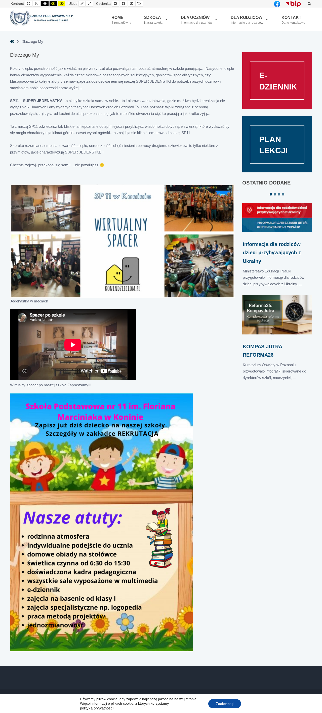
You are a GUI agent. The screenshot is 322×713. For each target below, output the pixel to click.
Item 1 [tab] (271, 194)
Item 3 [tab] (279, 194)
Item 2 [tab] (275, 194)
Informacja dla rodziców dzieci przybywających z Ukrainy (272, 252)
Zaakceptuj (224, 703)
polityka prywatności (96, 708)
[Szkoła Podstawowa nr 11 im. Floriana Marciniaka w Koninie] (42, 18)
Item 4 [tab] (283, 194)
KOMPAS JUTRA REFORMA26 (262, 351)
